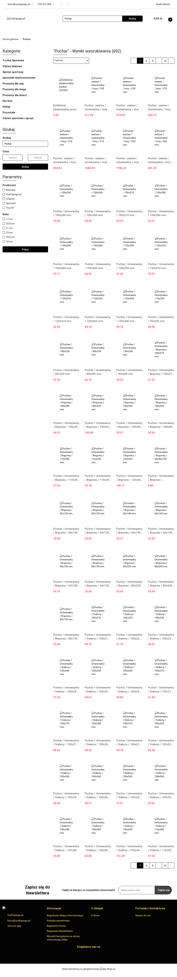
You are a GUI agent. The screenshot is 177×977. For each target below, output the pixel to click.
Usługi (7, 106)
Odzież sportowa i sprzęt (18, 118)
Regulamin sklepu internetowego (65, 915)
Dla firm (8, 100)
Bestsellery (105, 32)
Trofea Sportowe (14, 60)
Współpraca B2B (142, 32)
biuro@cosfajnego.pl (18, 920)
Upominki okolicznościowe (19, 77)
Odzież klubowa (13, 66)
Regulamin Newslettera (60, 931)
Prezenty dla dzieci (15, 95)
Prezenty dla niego (15, 89)
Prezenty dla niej (13, 83)
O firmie (122, 32)
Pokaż (25, 249)
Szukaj (25, 166)
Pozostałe (9, 112)
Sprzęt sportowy (13, 72)
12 (165, 60)
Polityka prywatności (58, 920)
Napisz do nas (143, 915)
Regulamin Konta (56, 925)
